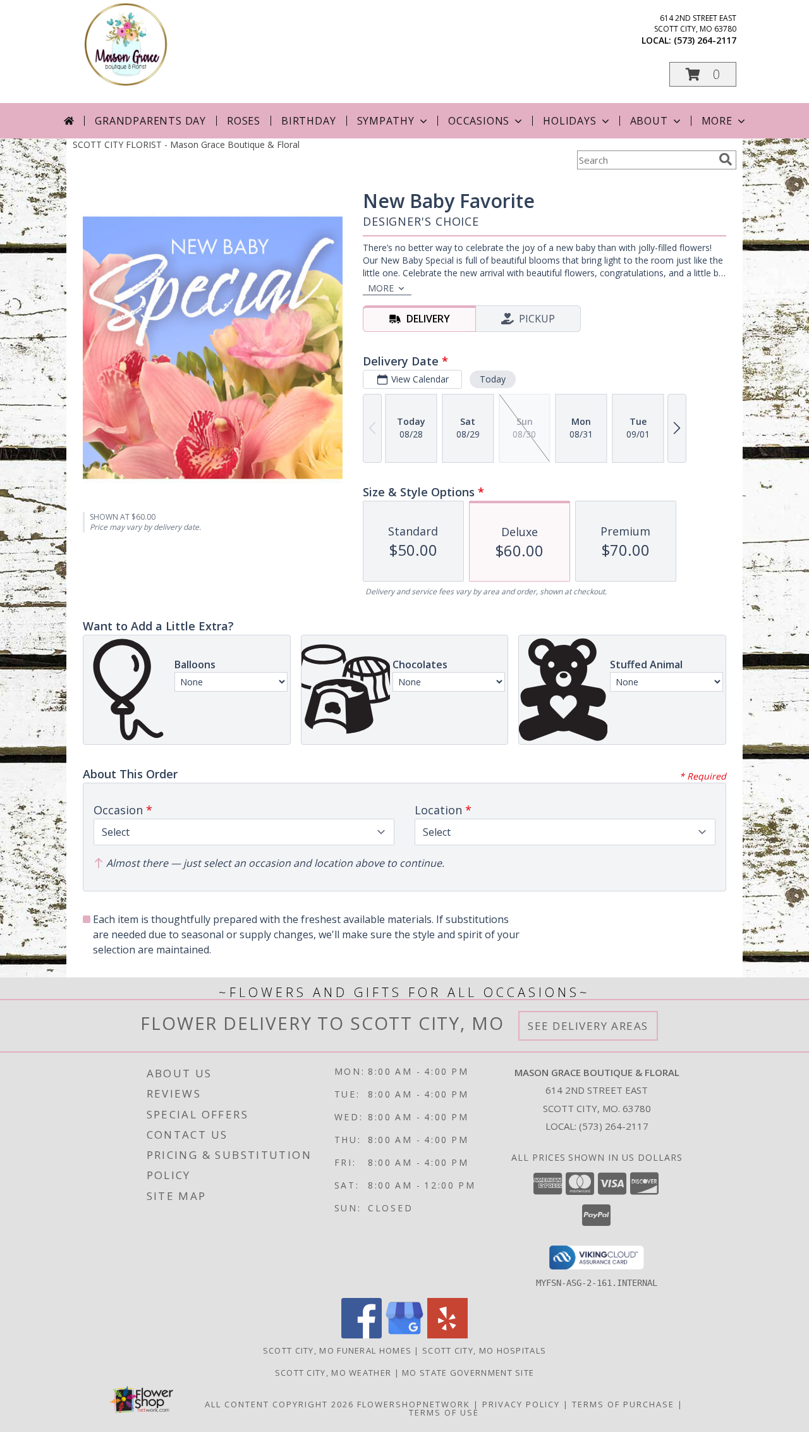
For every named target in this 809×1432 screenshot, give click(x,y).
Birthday (308, 121)
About (649, 121)
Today (493, 379)
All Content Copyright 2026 (279, 1404)
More (717, 121)
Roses (243, 121)
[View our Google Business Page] (404, 1335)
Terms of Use (444, 1412)
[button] (702, 74)
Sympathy (386, 121)
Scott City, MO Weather (333, 1372)
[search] (725, 159)
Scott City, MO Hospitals (484, 1350)
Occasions (478, 121)
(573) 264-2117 (705, 40)
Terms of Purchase (623, 1404)
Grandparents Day (150, 121)
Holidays (569, 121)
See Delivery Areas (588, 1026)
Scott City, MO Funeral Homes (337, 1350)
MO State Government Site (468, 1372)
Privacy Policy (521, 1404)
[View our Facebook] (361, 1335)
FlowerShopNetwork (413, 1404)
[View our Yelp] (447, 1335)
